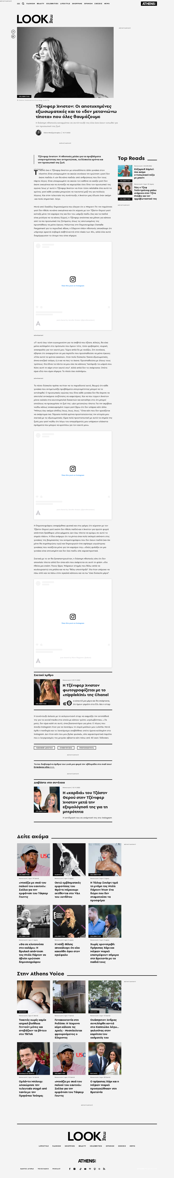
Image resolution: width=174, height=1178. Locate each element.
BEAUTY (40, 3)
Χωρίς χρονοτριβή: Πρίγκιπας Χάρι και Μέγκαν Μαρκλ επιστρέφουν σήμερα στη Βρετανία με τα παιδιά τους (104, 953)
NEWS (107, 3)
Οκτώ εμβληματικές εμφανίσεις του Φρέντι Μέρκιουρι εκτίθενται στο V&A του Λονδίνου (68, 890)
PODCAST (56, 1169)
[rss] (104, 1169)
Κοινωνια (59, 1012)
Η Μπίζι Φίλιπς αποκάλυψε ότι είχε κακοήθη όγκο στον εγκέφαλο (67, 949)
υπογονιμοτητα (86, 748)
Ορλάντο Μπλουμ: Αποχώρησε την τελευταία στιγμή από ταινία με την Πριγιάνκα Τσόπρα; (33, 1088)
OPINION (88, 3)
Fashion (58, 875)
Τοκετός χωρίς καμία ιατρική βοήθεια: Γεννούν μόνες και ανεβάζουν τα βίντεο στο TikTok (33, 1027)
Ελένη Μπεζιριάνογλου (52, 133)
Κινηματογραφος (26, 1073)
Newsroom (67, 680)
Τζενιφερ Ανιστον (44, 748)
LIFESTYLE (65, 3)
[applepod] (94, 1169)
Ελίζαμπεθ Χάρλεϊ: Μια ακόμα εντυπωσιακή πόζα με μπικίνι (144, 173)
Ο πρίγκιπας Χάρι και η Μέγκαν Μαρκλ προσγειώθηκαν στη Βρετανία (104, 1087)
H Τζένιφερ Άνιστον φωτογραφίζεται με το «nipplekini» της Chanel (86, 690)
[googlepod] (99, 1169)
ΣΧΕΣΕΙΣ (98, 3)
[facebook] (70, 1169)
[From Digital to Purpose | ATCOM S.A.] (147, 1169)
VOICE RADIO (43, 1169)
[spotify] (90, 1169)
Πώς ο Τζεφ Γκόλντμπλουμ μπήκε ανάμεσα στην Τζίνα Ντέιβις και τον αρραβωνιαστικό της (145, 193)
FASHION (31, 3)
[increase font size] (13, 36)
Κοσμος (22, 1012)
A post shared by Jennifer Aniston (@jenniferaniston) (76, 320)
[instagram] (74, 1169)
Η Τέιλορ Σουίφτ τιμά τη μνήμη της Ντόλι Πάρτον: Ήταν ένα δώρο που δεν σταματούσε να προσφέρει (104, 891)
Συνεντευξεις (66, 748)
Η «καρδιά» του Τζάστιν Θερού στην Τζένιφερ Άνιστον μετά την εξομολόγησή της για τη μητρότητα (85, 802)
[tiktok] (80, 1169)
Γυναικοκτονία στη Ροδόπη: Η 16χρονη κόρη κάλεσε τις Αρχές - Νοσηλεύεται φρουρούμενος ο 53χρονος (68, 1028)
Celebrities (24, 96)
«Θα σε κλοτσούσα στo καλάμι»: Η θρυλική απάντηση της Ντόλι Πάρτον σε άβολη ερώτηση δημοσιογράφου (32, 953)
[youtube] (85, 1169)
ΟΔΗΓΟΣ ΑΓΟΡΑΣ (27, 1169)
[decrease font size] (13, 32)
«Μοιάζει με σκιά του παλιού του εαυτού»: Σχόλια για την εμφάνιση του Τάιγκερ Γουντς (33, 890)
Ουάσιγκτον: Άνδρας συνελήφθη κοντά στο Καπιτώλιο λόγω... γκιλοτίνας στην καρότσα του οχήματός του (104, 1028)
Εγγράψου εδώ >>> (44, 766)
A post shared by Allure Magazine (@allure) (75, 658)
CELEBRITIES (52, 3)
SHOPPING (77, 3)
